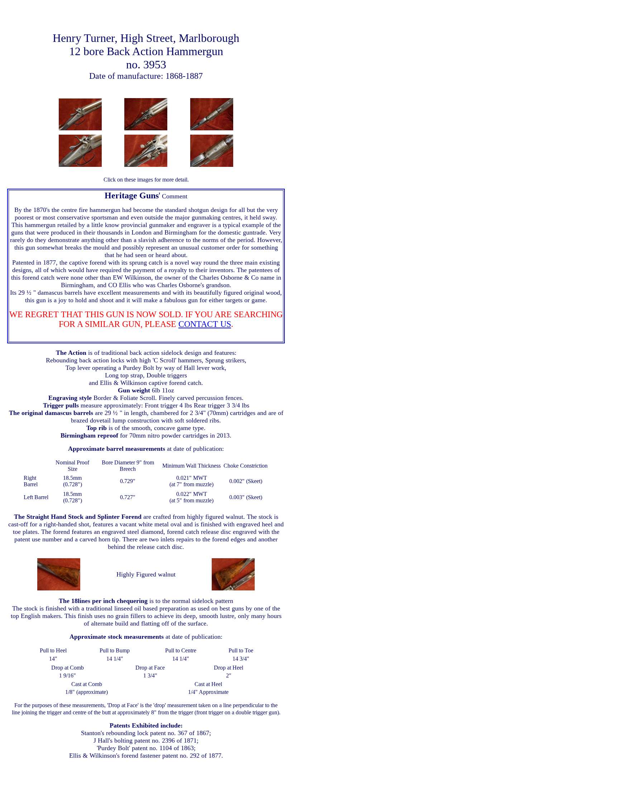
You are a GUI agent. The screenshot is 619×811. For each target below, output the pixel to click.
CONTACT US (204, 324)
